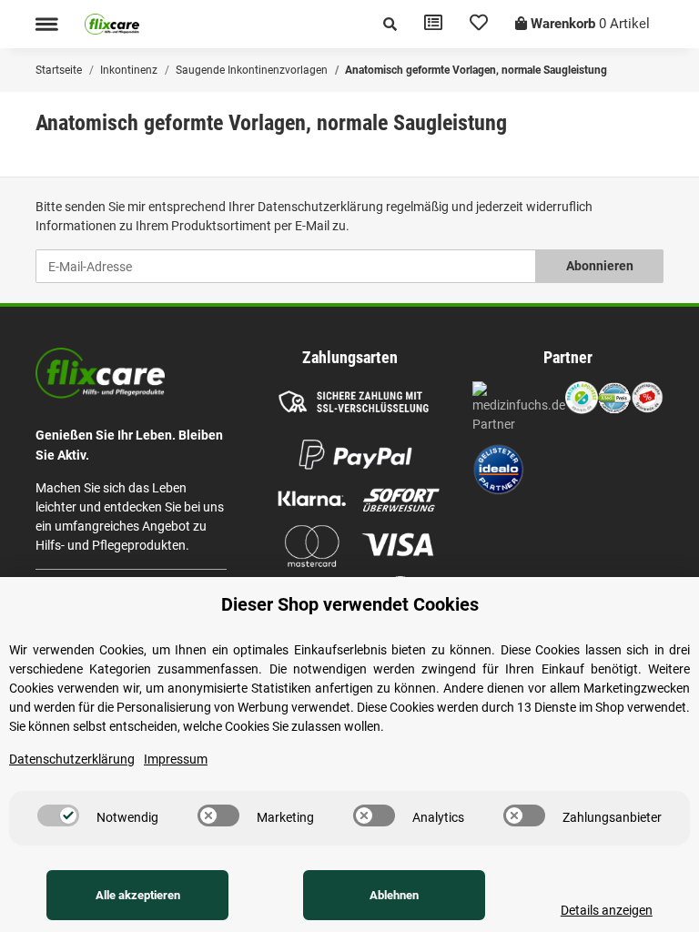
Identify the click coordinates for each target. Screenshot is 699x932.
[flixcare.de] (112, 24)
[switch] (58, 815)
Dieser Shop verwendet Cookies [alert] (350, 604)
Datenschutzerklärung (320, 206)
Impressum (176, 759)
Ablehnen (394, 895)
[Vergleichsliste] (433, 24)
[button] (390, 24)
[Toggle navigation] (46, 24)
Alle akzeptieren (138, 895)
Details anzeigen (607, 910)
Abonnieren (599, 265)
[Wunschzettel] (478, 24)
